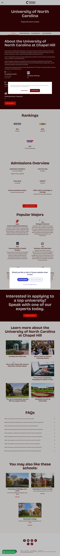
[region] (30, 88)
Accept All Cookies (35, 90)
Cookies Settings (24, 90)
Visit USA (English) (23, 279)
